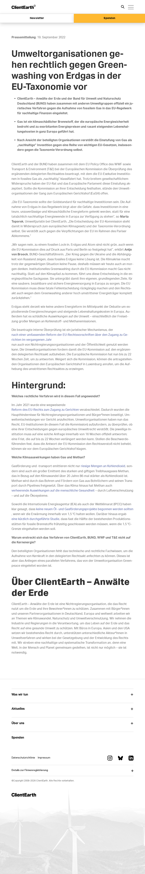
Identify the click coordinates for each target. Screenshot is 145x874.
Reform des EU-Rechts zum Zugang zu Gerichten (45, 409)
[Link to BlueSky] (120, 758)
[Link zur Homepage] (24, 7)
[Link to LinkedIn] (131, 758)
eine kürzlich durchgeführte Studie (35, 519)
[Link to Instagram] (109, 758)
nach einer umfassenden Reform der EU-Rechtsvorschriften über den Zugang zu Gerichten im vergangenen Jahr (70, 337)
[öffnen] (132, 694)
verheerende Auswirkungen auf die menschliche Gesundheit (53, 490)
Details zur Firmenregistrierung (30, 770)
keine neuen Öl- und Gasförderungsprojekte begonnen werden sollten (84, 509)
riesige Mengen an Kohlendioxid (103, 466)
